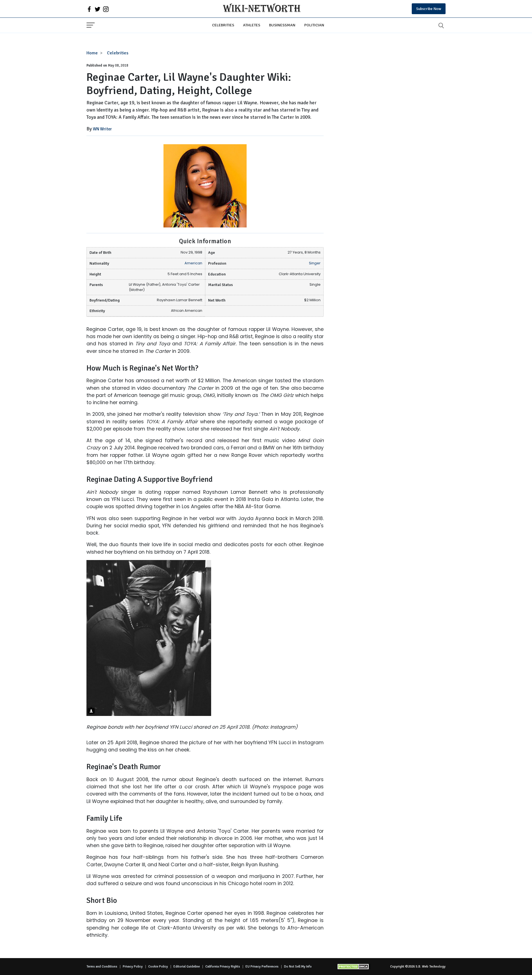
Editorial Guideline (186, 966)
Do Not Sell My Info (298, 966)
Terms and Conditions (101, 966)
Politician (314, 24)
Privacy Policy (133, 966)
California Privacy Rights (222, 966)
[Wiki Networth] (262, 9)
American (193, 263)
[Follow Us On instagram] (106, 9)
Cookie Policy (158, 966)
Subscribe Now (428, 8)
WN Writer (102, 129)
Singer (315, 263)
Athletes (251, 24)
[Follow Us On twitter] (97, 9)
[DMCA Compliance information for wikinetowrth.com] (353, 966)
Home (92, 53)
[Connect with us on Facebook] (89, 9)
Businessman (282, 24)
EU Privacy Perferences (261, 966)
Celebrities (223, 24)
